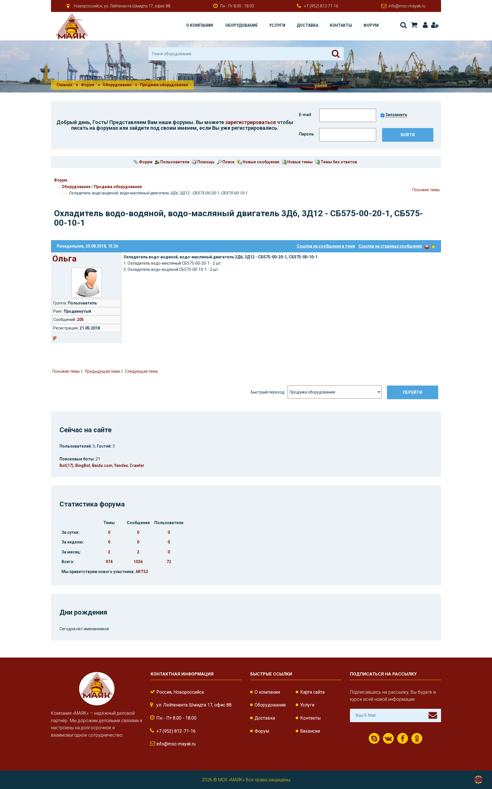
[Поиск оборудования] (336, 54)
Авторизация (424, 25)
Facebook (402, 738)
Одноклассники (416, 738)
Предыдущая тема (102, 371)
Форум (371, 25)
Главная (64, 85)
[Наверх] (433, 246)
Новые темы (299, 162)
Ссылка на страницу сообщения (390, 246)
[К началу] (477, 766)
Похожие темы (426, 190)
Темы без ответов (338, 162)
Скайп (374, 738)
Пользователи (174, 162)
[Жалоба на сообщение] (427, 246)
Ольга (64, 258)
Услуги (277, 25)
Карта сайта (312, 692)
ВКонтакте (388, 738)
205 (80, 319)
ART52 (142, 571)
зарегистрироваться (250, 122)
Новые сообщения (260, 162)
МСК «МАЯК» (231, 779)
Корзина (413, 25)
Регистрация (434, 25)
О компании (199, 25)
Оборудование (241, 25)
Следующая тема (141, 371)
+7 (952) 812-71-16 (321, 6)
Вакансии (310, 731)
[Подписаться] (433, 715)
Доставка (307, 25)
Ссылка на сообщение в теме (326, 246)
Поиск (403, 25)
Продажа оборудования (118, 186)
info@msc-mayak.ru (406, 6)
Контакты (341, 25)
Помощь (205, 162)
